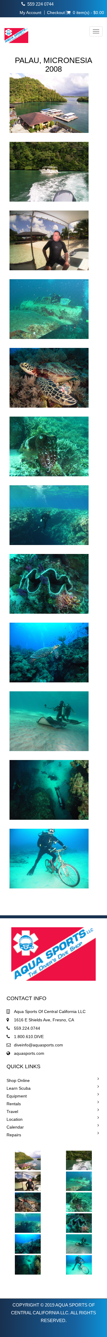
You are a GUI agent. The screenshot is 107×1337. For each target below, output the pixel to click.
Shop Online (18, 1080)
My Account (30, 12)
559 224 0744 (40, 4)
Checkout (56, 12)
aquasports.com (29, 1053)
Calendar (15, 1127)
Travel (12, 1111)
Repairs (14, 1134)
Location (15, 1119)
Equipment (17, 1096)
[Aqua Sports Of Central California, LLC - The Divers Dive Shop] (14, 31)
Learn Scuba (19, 1088)
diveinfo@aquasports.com (38, 1045)
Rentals (14, 1103)
